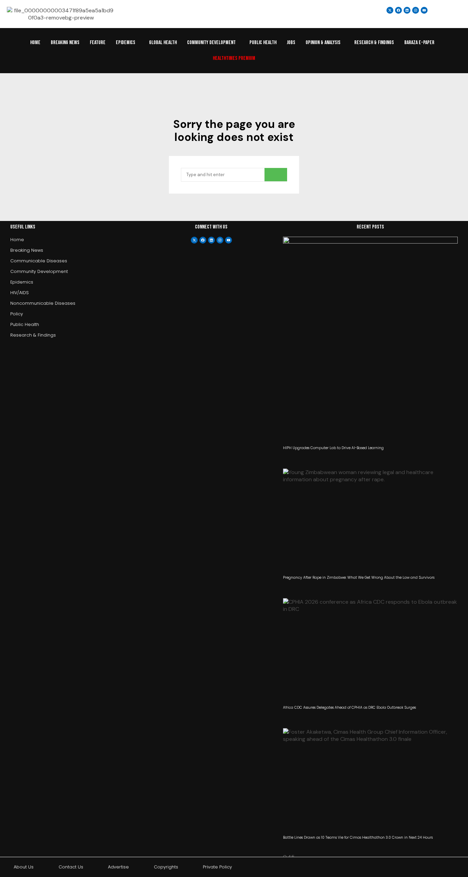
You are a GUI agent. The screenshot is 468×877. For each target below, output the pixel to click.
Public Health (262, 42)
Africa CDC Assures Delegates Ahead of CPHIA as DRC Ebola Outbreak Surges (349, 707)
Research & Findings (374, 42)
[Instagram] (415, 10)
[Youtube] (228, 240)
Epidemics (125, 42)
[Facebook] (202, 240)
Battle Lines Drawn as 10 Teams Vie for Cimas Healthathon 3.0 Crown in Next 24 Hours (358, 837)
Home (35, 42)
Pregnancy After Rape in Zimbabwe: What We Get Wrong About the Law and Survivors (358, 577)
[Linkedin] (407, 10)
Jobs (291, 42)
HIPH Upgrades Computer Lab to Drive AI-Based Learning (333, 447)
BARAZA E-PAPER (419, 42)
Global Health (163, 42)
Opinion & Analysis (323, 42)
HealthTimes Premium (234, 58)
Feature (98, 42)
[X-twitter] (194, 240)
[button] (127, 43)
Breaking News (65, 42)
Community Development (211, 42)
